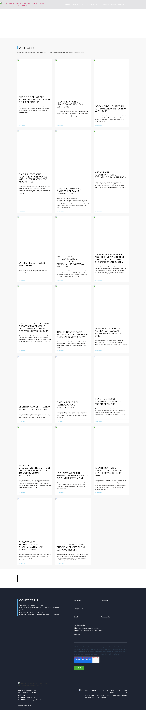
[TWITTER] (93, 577)
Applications (92, 4)
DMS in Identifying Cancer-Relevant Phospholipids (69, 191)
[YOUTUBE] (104, 577)
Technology (77, 4)
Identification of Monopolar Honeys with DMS (70, 104)
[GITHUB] (109, 577)
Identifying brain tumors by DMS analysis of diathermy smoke (72, 475)
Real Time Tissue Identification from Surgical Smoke (108, 401)
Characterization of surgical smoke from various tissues (71, 547)
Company (105, 4)
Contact (122, 4)
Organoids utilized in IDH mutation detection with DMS (111, 108)
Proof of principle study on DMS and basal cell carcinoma (34, 99)
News (113, 4)
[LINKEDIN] (98, 577)
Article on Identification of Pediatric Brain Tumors (110, 174)
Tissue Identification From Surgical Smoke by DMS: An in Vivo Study (73, 334)
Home (67, 4)
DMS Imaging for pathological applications (68, 404)
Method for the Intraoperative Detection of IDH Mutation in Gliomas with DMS (70, 261)
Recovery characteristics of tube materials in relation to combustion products (35, 470)
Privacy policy (24, 706)
